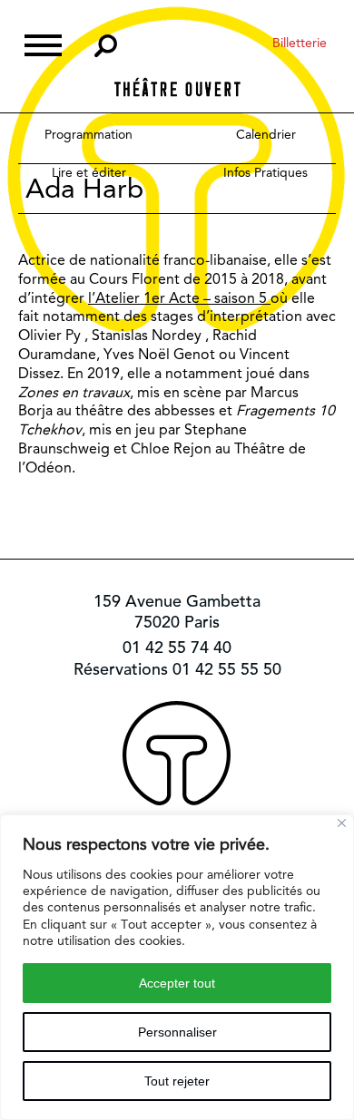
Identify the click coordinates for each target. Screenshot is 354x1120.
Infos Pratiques (265, 172)
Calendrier (266, 134)
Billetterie (299, 42)
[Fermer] (342, 823)
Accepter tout (177, 983)
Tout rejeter (177, 1081)
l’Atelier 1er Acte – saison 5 (179, 298)
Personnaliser (177, 1032)
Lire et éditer (89, 172)
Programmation (88, 134)
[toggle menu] (43, 43)
